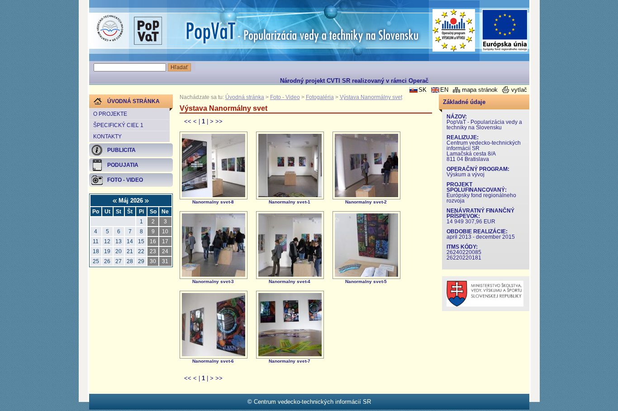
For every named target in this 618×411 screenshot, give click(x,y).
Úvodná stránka (244, 97)
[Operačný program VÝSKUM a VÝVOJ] (454, 30)
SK (422, 89)
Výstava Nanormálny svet (371, 97)
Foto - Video (285, 97)
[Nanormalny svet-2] (366, 195)
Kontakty (107, 136)
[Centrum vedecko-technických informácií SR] (110, 28)
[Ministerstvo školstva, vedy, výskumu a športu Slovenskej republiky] (485, 304)
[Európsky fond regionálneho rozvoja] (505, 30)
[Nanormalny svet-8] (213, 195)
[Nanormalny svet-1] (290, 195)
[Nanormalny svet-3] (213, 274)
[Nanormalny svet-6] (213, 354)
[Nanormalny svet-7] (290, 354)
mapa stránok (480, 89)
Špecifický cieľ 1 (118, 125)
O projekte (110, 114)
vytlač (519, 89)
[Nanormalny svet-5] (366, 274)
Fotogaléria (320, 97)
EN (444, 89)
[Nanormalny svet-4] (290, 274)
